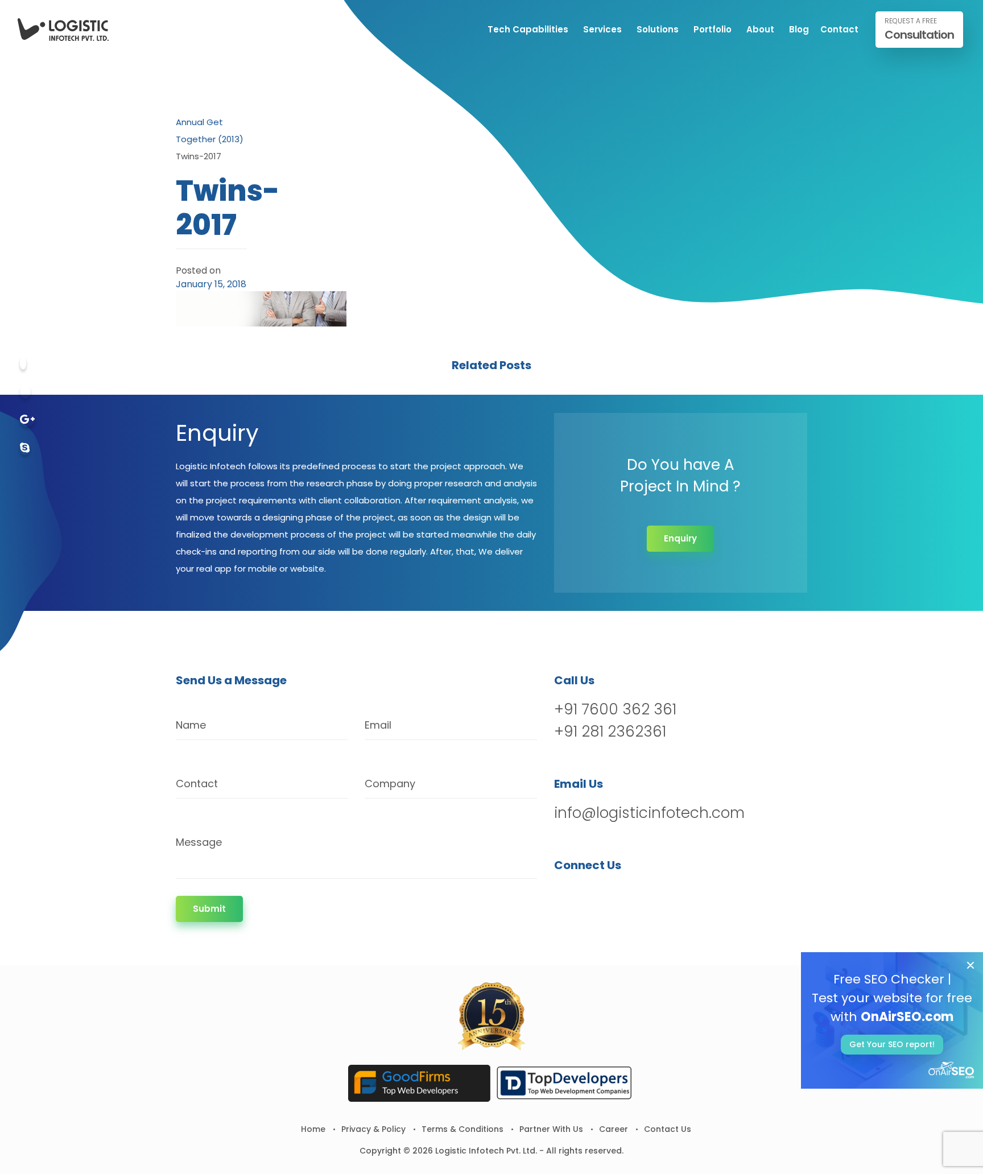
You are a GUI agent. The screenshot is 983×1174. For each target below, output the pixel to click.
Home (313, 1129)
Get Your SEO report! (892, 1044)
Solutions (658, 29)
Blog (799, 29)
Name (191, 725)
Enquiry (680, 538)
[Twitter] (25, 391)
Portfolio (712, 29)
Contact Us (667, 1129)
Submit (209, 909)
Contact (839, 29)
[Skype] (25, 448)
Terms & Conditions (462, 1129)
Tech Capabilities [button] (528, 29)
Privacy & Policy (373, 1129)
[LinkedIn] (623, 894)
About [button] (760, 29)
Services (602, 29)
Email (378, 725)
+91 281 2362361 (610, 731)
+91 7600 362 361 (615, 709)
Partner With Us (551, 1129)
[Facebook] (23, 363)
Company (390, 783)
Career (613, 1129)
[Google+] (27, 420)
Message (199, 842)
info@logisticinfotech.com (649, 813)
